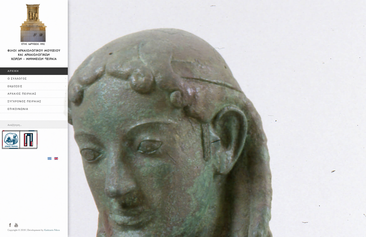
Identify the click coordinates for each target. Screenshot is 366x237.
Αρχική (13, 71)
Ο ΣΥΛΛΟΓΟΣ (17, 78)
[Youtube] (16, 224)
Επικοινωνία (18, 109)
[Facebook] (10, 224)
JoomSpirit (365, 222)
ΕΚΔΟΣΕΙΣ (15, 86)
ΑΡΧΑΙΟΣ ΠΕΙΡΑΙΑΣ (22, 93)
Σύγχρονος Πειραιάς (24, 101)
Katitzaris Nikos (52, 230)
